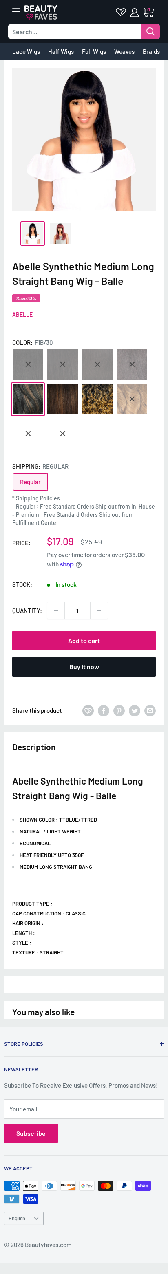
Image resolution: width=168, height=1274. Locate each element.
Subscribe (31, 1133)
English (17, 1218)
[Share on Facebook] (103, 710)
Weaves (124, 51)
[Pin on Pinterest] (119, 710)
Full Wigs (94, 51)
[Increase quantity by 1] (99, 610)
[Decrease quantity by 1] (55, 610)
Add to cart (84, 640)
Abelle (22, 314)
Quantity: (27, 610)
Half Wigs (61, 51)
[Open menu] (20, 12)
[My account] (135, 12)
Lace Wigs (26, 51)
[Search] (150, 31)
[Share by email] (150, 710)
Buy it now (84, 666)
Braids (151, 51)
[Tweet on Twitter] (134, 710)
